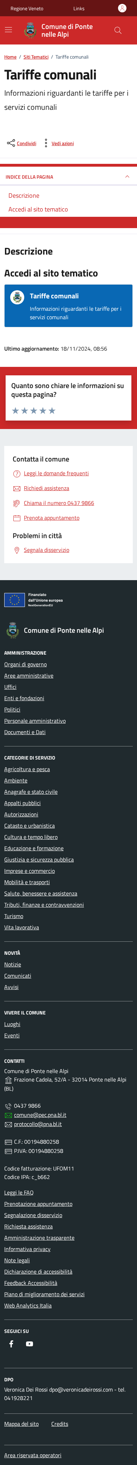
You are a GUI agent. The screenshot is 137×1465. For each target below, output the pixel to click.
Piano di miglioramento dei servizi (44, 1294)
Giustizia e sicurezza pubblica (39, 859)
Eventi (12, 1035)
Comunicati (17, 975)
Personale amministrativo (35, 720)
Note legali (17, 1260)
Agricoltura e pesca (27, 769)
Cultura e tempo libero (31, 837)
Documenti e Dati (25, 732)
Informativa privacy (27, 1249)
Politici (12, 709)
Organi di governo (25, 664)
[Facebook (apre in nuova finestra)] (11, 1344)
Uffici (10, 687)
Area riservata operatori (32, 1455)
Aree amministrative (28, 675)
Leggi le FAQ (19, 1192)
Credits (59, 1423)
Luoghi (12, 1024)
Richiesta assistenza (28, 1226)
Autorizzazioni (21, 814)
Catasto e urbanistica (29, 825)
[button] (79, 8)
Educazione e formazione (34, 848)
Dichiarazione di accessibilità (38, 1271)
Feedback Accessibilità (30, 1283)
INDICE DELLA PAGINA (29, 176)
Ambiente (15, 780)
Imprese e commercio (29, 871)
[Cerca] (118, 30)
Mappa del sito (21, 1423)
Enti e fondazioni (24, 698)
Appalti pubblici (22, 803)
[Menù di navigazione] (8, 29)
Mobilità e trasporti (27, 882)
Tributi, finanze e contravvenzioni (44, 904)
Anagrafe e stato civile (31, 791)
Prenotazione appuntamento (38, 1203)
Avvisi (11, 987)
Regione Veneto (27, 8)
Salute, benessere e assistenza (40, 893)
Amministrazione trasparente (39, 1237)
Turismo (13, 916)
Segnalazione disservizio (33, 1215)
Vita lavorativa (21, 927)
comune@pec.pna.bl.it (40, 1114)
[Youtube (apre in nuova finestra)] (29, 1344)
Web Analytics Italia (28, 1305)
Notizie (12, 964)
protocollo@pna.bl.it (38, 1124)
